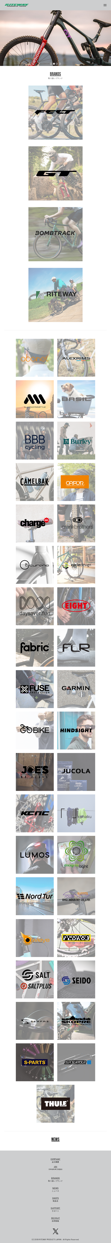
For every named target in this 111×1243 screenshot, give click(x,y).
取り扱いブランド (55, 1179)
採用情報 (55, 1219)
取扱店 (55, 1199)
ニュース (55, 1189)
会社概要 (55, 1160)
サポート (55, 1209)
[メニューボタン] (106, 5)
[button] (51, 64)
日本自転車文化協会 (56, 1168)
